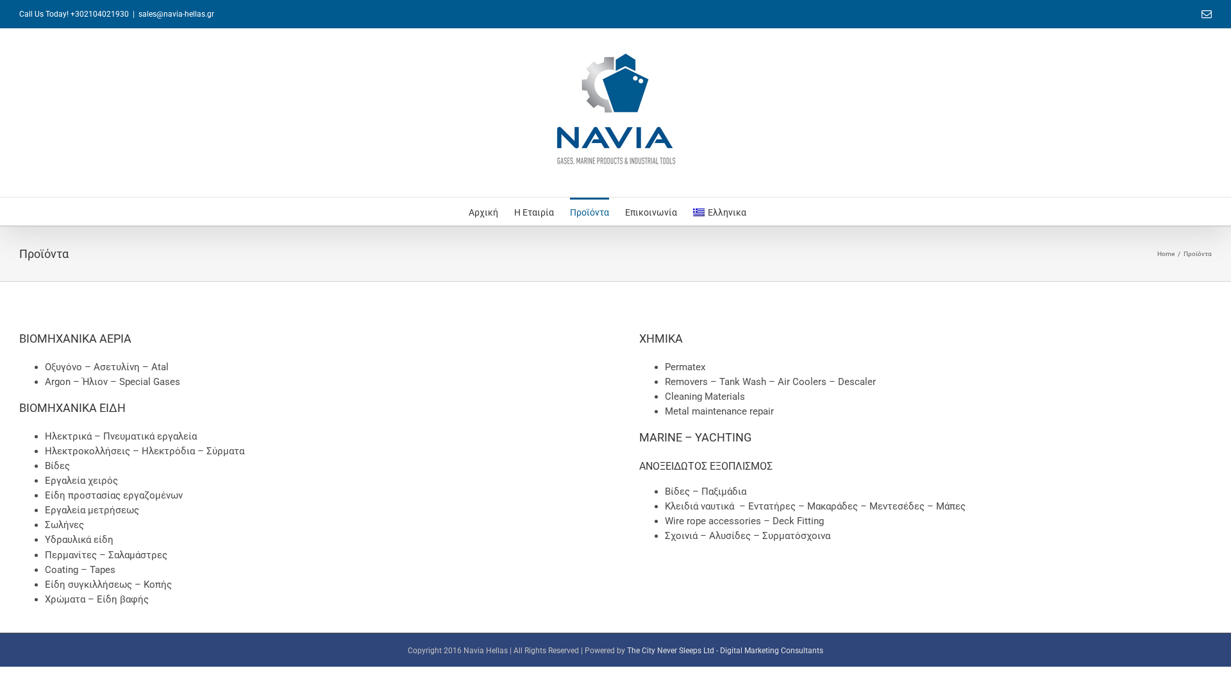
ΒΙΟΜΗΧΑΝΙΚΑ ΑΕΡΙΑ (75, 338)
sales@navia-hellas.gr (176, 14)
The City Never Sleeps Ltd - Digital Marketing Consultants (725, 650)
